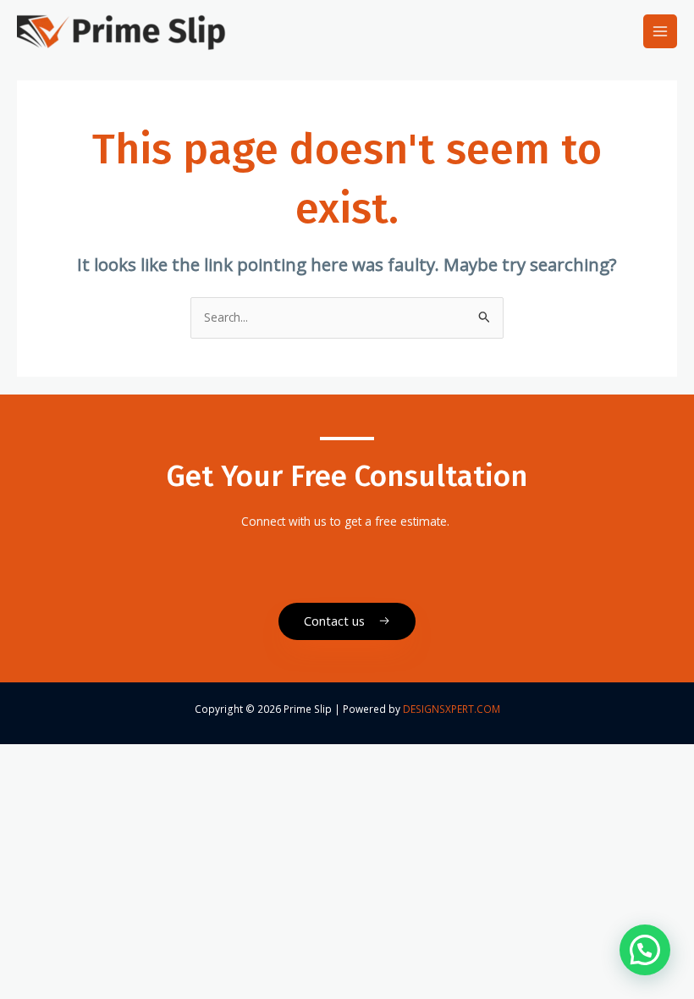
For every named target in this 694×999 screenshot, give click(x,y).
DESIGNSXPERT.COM (451, 708)
